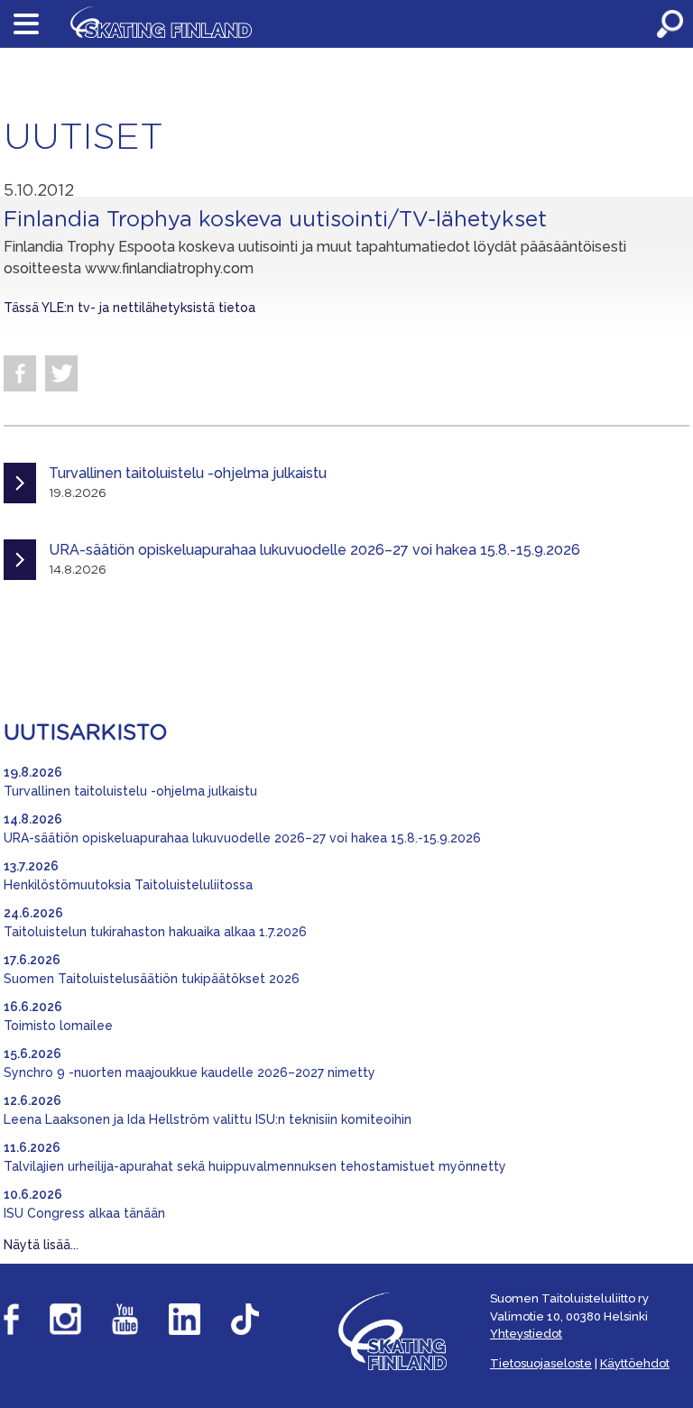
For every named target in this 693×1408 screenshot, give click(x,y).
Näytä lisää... (41, 1245)
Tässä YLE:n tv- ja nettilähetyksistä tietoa (129, 307)
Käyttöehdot (635, 1363)
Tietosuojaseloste (541, 1363)
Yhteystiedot (526, 1333)
